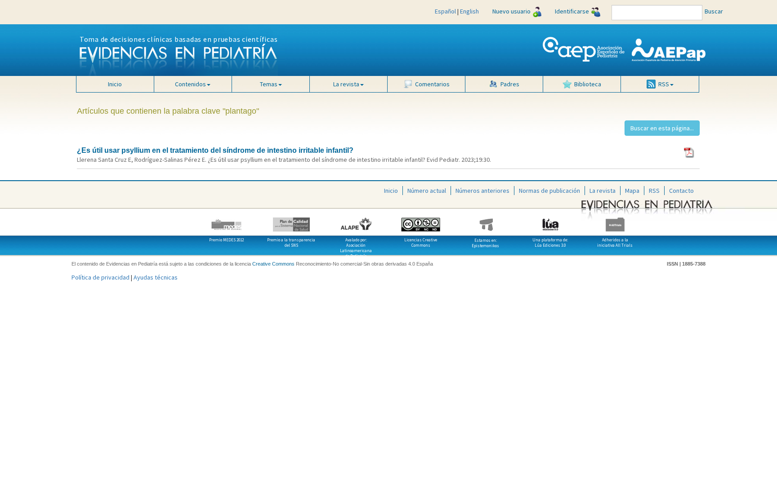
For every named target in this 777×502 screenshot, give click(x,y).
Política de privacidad (100, 277)
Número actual (426, 191)
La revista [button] (346, 84)
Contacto (681, 191)
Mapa (632, 191)
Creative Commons (273, 264)
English (469, 11)
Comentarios (432, 84)
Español (445, 11)
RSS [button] (663, 84)
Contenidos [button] (190, 84)
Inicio (115, 84)
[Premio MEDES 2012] (226, 221)
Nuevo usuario (511, 11)
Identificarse (572, 11)
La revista (602, 191)
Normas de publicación (549, 191)
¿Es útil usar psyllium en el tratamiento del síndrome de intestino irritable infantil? (215, 150)
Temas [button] (268, 84)
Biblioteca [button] (587, 84)
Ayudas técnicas (156, 277)
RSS (654, 191)
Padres (509, 84)
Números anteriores (482, 191)
